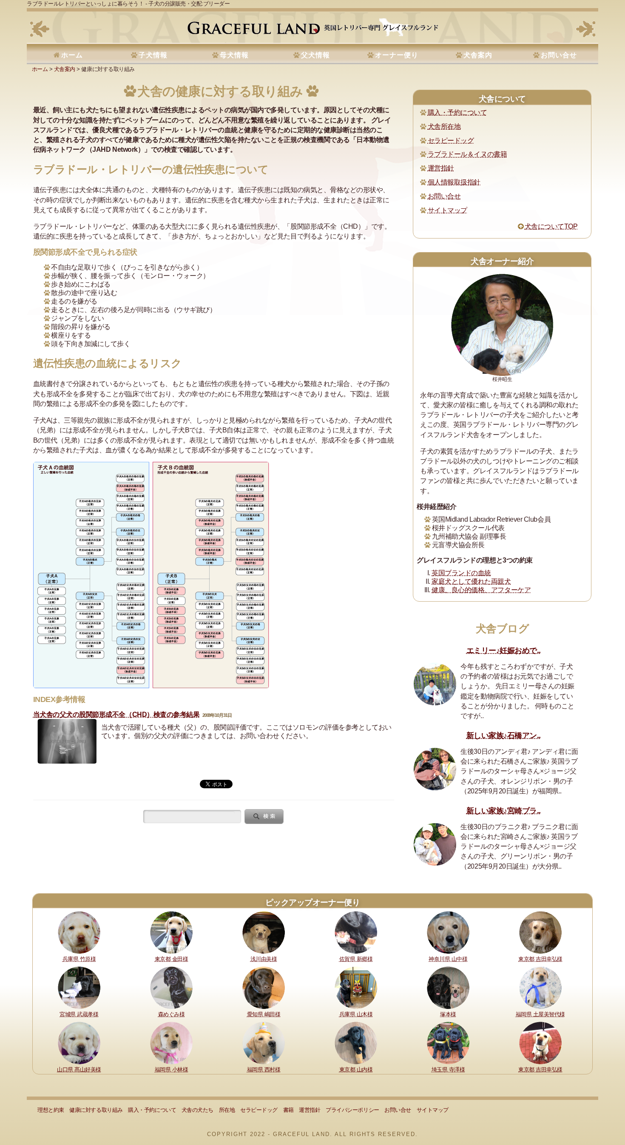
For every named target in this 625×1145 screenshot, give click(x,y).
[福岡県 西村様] (263, 1042)
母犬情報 (234, 55)
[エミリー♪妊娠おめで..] (435, 684)
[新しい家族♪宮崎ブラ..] (435, 844)
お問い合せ (559, 55)
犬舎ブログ (502, 628)
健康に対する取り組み (95, 1110)
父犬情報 (315, 55)
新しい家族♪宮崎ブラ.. (503, 811)
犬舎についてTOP (551, 226)
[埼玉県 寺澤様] (448, 1042)
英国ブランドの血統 (461, 573)
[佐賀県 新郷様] (356, 932)
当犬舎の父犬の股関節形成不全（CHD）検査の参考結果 (116, 714)
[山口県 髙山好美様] (79, 1042)
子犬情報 (153, 55)
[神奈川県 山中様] (448, 932)
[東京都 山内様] (356, 1042)
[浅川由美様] (263, 932)
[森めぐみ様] (171, 987)
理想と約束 (50, 1110)
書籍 (288, 1110)
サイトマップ (447, 210)
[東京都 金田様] (171, 932)
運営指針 (441, 168)
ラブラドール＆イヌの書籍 (467, 154)
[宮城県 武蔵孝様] (79, 987)
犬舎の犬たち (197, 1110)
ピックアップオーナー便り (312, 902)
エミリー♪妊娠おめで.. (503, 650)
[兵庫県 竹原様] (79, 932)
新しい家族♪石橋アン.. (503, 735)
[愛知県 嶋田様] (263, 987)
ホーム (72, 55)
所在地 (227, 1110)
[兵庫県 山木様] (356, 987)
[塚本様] (448, 987)
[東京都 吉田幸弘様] (540, 932)
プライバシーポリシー (352, 1110)
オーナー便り (396, 55)
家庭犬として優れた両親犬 (471, 581)
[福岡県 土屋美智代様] (540, 987)
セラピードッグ (451, 140)
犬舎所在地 (444, 126)
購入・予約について (457, 112)
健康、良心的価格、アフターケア (481, 590)
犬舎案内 (477, 55)
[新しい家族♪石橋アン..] (435, 769)
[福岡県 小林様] (171, 1042)
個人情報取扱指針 (454, 182)
